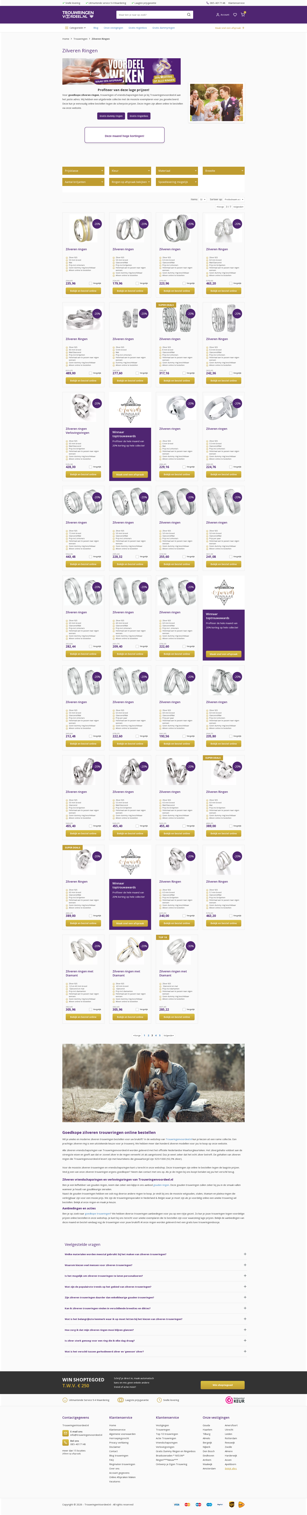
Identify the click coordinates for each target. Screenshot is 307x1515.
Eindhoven (208, 1455)
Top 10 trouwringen (167, 1433)
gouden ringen (161, 1184)
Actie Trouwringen (166, 1438)
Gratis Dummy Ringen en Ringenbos (176, 1451)
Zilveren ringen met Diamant (79, 973)
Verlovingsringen (165, 1446)
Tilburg (206, 1433)
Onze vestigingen (113, 27)
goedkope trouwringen (97, 1213)
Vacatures (114, 1481)
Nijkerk (206, 1446)
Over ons (114, 1468)
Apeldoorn (230, 1464)
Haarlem (207, 1429)
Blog (95, 27)
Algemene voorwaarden (122, 1433)
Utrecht (229, 1429)
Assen (228, 1459)
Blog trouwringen (118, 1455)
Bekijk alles (231, 1468)
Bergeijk (207, 1442)
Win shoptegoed (223, 1385)
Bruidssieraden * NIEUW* (170, 1455)
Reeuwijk (230, 1442)
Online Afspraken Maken (122, 1477)
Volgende (237, 206)
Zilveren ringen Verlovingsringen (77, 431)
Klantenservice (236, 2)
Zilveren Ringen (217, 249)
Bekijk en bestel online (83, 290)
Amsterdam (209, 1468)
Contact (113, 1451)
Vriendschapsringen (166, 1442)
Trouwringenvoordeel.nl (179, 1139)
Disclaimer (115, 1446)
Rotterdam (231, 1438)
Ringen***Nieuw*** (167, 1459)
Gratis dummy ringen (111, 116)
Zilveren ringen (76, 249)
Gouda (206, 1425)
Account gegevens (119, 1472)
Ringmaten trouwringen (122, 1464)
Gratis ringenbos (138, 27)
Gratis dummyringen (163, 27)
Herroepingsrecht (119, 1438)
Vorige (221, 206)
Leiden (228, 1433)
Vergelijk (97, 283)
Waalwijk (207, 1464)
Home (65, 38)
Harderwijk (231, 1455)
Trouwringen (80, 38)
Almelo (206, 1438)
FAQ (111, 1459)
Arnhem (207, 1459)
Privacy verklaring (119, 1442)
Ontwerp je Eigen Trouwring (171, 1464)
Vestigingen (162, 1425)
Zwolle (228, 1446)
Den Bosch (209, 1451)
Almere (229, 1451)
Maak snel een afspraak (130, 474)
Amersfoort (231, 1425)
